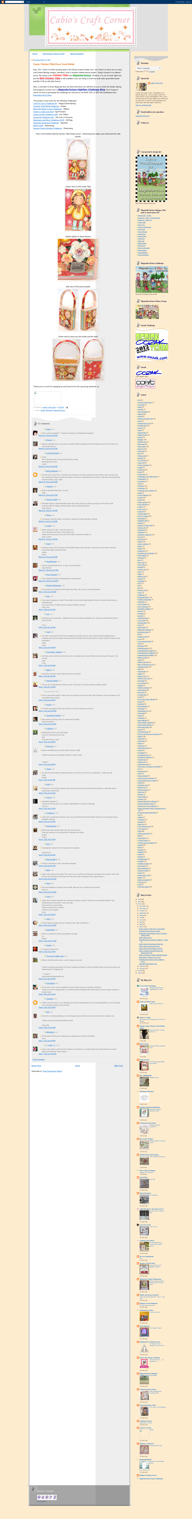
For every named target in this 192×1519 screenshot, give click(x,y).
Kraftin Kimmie (142, 618)
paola (48, 544)
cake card (141, 463)
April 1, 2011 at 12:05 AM (47, 592)
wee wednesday (143, 868)
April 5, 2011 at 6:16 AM (47, 994)
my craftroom (142, 683)
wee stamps (142, 866)
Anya (139, 421)
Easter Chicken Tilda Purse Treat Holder (152, 929)
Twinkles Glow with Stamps (149, 1155)
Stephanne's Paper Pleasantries (150, 1279)
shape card (141, 762)
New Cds (152, 1179)
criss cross (141, 509)
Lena (48, 896)
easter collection (143, 544)
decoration (141, 518)
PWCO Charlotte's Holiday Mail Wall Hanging (153, 955)
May (141, 922)
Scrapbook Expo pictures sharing (149, 931)
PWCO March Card (145, 937)
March (141, 926)
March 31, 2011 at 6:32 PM (48, 482)
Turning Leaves (143, 840)
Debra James (144, 1044)
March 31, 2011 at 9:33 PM (48, 557)
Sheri (48, 919)
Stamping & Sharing (146, 1091)
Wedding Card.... (155, 1077)
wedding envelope (144, 863)
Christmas (141, 488)
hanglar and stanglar (144, 599)
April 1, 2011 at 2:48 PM (47, 764)
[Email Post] (66, 407)
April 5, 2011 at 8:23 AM (47, 1007)
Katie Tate (141, 241)
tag (139, 815)
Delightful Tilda (142, 520)
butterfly (140, 458)
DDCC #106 (38, 126)
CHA (139, 483)
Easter (43, 410)
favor (139, 572)
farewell (140, 567)
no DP (140, 697)
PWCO (140, 736)
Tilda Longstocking (144, 833)
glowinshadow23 (145, 1459)
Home (34, 54)
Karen (48, 429)
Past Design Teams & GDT (54, 54)
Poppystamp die (143, 732)
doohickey (141, 532)
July (140, 917)
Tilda (139, 831)
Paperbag (141, 708)
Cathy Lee (141, 225)
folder (140, 574)
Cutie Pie (141, 511)
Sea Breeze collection (145, 757)
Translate (152, 71)
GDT (139, 583)
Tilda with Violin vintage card (148, 964)
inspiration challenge (144, 609)
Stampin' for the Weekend (148, 1303)
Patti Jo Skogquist (144, 248)
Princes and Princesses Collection (149, 734)
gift (139, 588)
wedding (140, 861)
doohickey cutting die (145, 534)
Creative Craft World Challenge (46, 106)
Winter (140, 877)
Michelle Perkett (143, 667)
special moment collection (146, 778)
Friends (140, 579)
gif (139, 585)
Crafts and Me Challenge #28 (45, 114)
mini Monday (142, 671)
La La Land (141, 620)
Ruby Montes (142, 250)
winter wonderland (144, 880)
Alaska (152, 1429)
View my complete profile (143, 105)
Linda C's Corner (145, 1428)
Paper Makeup (142, 706)
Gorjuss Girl (142, 590)
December (143, 906)
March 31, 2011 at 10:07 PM (48, 570)
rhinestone (141, 741)
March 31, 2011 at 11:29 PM (48, 581)
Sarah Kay (141, 746)
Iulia (48, 596)
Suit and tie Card (155, 1312)
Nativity (140, 685)
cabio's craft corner (157, 83)
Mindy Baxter (142, 243)
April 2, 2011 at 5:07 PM (47, 839)
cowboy (140, 507)
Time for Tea (153, 1226)
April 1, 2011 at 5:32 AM (47, 676)
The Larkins (142, 829)
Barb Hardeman (52, 471)
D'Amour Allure (142, 514)
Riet (47, 844)
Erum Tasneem (51, 575)
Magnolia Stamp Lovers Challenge (47, 109)
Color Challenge (143, 495)
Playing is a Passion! (147, 1443)
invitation (141, 613)
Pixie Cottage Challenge (145, 722)
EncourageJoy (145, 1326)
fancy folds (141, 565)
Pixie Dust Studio (143, 727)
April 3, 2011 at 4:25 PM (47, 915)
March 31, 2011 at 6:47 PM (48, 495)
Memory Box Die (143, 662)
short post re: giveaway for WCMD (149, 766)
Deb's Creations (143, 516)
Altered (140, 414)
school (140, 750)
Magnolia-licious (59, 410)
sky (139, 769)
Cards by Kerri (144, 1060)
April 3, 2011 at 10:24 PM (47, 925)
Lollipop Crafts (142, 636)
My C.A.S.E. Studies (146, 1139)
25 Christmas (154, 1195)
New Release (142, 690)
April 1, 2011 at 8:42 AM (47, 700)
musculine (141, 681)
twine (139, 847)
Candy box (141, 469)
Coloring (140, 497)
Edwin (140, 548)
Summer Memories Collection (147, 801)
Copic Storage (142, 504)
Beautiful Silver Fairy (156, 1445)
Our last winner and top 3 (147, 1305)
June (141, 920)
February (142, 966)
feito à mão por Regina (147, 1170)
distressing (141, 530)
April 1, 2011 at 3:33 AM (47, 647)
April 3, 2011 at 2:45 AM (47, 855)
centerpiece (142, 481)
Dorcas (49, 705)
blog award (141, 444)
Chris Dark (141, 229)
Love (139, 639)
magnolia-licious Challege (146, 650)
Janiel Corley (142, 236)
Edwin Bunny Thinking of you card (150, 957)
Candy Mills (142, 222)
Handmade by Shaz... (147, 1310)
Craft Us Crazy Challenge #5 (45, 103)
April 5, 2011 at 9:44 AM (47, 1028)
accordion (141, 405)
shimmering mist (143, 764)
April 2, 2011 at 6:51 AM (47, 808)
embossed (141, 551)
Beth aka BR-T (51, 859)
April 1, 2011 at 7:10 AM (47, 687)
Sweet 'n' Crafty (145, 1017)
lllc (139, 634)
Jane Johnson (142, 232)
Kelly (48, 784)
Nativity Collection (143, 687)
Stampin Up (142, 787)
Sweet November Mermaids (147, 812)
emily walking (142, 555)
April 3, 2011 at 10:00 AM (47, 879)
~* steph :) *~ (51, 1045)
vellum (140, 854)
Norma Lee (141, 245)
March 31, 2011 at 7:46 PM (48, 539)
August (141, 915)
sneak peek (142, 771)
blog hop (141, 449)
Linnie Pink (143, 1177)
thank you (141, 824)
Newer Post (36, 1066)
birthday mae (142, 442)
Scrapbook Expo (143, 755)
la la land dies (142, 623)
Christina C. (50, 813)
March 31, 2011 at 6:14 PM (48, 435)
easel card (141, 539)
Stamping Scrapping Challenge (46, 123)
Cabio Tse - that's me (145, 220)
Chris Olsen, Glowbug (54, 652)
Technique (141, 819)
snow (140, 773)
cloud (140, 493)
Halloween (141, 595)
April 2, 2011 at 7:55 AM (47, 822)
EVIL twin (49, 746)
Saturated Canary (143, 748)
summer (140, 799)
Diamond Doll (51, 826)
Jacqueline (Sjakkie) (53, 715)
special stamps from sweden (147, 780)
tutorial (140, 845)
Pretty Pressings (145, 1193)
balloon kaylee (142, 435)
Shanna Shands (52, 681)
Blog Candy (142, 446)
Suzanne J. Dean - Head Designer (149, 218)
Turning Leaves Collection (146, 843)
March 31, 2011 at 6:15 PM (48, 449)
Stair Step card (143, 785)
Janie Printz (142, 234)
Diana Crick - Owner (144, 215)
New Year (141, 692)
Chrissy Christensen (144, 227)
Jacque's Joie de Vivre (147, 1263)
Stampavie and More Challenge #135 (48, 120)
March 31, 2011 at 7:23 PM (48, 521)
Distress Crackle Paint (145, 525)
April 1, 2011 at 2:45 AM (47, 627)
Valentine (141, 852)
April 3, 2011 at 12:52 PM (47, 892)
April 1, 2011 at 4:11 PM (47, 780)
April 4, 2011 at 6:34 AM (47, 979)
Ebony (140, 546)
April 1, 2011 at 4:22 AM (47, 665)
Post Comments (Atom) (52, 1071)
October (142, 910)
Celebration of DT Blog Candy (147, 476)
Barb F (48, 670)
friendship (141, 581)
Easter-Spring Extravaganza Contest (150, 948)
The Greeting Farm (144, 826)
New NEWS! (153, 1375)
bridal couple (142, 456)
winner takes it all (143, 875)
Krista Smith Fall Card (156, 1003)
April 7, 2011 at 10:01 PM (47, 1054)
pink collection (142, 720)
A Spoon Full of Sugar (145, 402)
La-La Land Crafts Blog (148, 986)
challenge (141, 486)
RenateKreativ (51, 562)
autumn (140, 428)
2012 (139, 901)
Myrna (48, 515)
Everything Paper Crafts (148, 1405)
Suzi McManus (143, 252)
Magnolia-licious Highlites (149, 1373)
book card (141, 451)
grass (140, 592)
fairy (139, 560)
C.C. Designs (142, 460)
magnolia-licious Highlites (146, 655)
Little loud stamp (143, 632)
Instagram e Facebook (146, 1172)
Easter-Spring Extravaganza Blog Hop (151, 944)
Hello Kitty (141, 602)
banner (140, 437)
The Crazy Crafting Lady (55, 956)
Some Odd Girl (143, 776)
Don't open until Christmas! (158, 1407)
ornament (141, 704)
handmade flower (143, 597)
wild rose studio (143, 870)
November (143, 908)
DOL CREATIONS (146, 1075)
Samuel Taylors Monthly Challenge (47, 128)
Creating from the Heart (148, 1123)
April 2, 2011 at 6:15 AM (47, 793)
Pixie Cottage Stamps (145, 725)
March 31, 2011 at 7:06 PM (48, 511)
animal (140, 416)
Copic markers (143, 502)
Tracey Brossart (143, 255)
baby (139, 430)
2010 (139, 970)
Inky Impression (143, 606)
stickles (140, 794)
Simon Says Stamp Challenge (150, 1358)
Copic (140, 500)
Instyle (140, 611)
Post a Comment (39, 1059)
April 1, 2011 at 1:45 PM (47, 742)
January (142, 968)
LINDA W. (49, 729)
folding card (142, 576)
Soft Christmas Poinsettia (157, 1156)
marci (140, 660)
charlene (49, 486)
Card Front (141, 474)
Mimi (48, 870)
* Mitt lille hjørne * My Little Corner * (152, 1209)
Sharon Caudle (51, 500)
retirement (141, 738)
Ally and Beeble (143, 412)
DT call (140, 537)
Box (139, 453)
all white (140, 409)
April (141, 924)
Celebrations (142, 479)
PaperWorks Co (143, 711)
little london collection (144, 630)
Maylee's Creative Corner (148, 1475)
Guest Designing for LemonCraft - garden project (156, 1244)
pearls (140, 715)
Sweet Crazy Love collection (147, 806)
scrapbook (141, 752)
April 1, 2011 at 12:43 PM (47, 724)
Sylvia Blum (50, 983)
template (141, 822)
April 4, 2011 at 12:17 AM (47, 941)
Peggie (49, 440)
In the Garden (142, 604)
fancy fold (141, 562)
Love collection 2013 (144, 641)
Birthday (140, 439)
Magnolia (49, 410)
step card (141, 792)
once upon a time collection (146, 699)
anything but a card (144, 423)
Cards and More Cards (147, 1002)
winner (140, 873)
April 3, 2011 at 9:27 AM (47, 866)
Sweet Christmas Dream (146, 803)
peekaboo (141, 718)
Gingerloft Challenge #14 (43, 117)
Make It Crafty (142, 657)
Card (139, 472)
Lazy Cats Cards (145, 1225)
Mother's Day (142, 676)
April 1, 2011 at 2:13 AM (47, 610)
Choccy (49, 797)
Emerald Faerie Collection (146, 553)
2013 (139, 899)
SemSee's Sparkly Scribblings (150, 1107)
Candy (48, 526)
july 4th (140, 616)
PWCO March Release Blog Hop (149, 946)
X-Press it (141, 882)
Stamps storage (143, 790)
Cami (48, 632)
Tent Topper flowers (155, 1328)
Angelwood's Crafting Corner (150, 1342)
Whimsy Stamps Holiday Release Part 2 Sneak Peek (157, 1282)
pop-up (140, 729)
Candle (140, 467)
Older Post (118, 1066)
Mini (139, 669)
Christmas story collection (146, 490)
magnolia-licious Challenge (146, 653)
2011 (139, 904)
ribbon (140, 743)
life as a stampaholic (147, 1256)
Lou (47, 614)
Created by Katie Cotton (148, 1389)
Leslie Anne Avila (52, 453)
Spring (140, 783)
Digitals (140, 523)
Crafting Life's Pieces (147, 1240)
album (140, 407)
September (143, 913)
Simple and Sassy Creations (149, 1295)
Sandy (48, 769)
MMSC (140, 674)
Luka (139, 643)
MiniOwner (50, 1032)
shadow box (142, 759)
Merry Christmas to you (145, 664)
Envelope (141, 558)
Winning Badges (77, 54)
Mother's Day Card (144, 678)
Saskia (48, 945)
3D (139, 400)
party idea (141, 713)
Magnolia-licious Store (42, 95)
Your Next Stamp (143, 887)
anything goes (142, 425)
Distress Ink (142, 528)
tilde (139, 836)
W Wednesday (142, 859)
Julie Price (141, 238)
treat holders (142, 838)
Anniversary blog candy (145, 418)
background (142, 432)
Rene (48, 883)
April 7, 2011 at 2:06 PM (47, 1041)
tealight (140, 817)
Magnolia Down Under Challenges (151, 1479)
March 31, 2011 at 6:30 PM (48, 466)
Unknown (49, 999)
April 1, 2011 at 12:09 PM (47, 711)
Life (141, 1258)
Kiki (47, 1012)
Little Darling (142, 627)
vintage (140, 856)
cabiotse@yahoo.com (142, 116)
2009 (139, 973)
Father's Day (142, 569)
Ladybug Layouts (146, 1421)
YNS (139, 884)
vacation (141, 850)
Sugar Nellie (142, 797)
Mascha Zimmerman (53, 585)
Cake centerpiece (143, 465)
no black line (142, 695)
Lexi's (140, 625)
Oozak (140, 701)
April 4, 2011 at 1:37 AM (47, 952)
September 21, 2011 (146, 1423)
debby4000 (50, 930)
